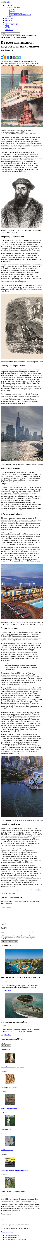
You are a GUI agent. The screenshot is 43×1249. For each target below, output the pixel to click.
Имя (3, 924)
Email (3, 928)
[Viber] (14, 57)
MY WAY (38, 890)
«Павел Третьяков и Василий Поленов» (13, 1191)
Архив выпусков (7, 1232)
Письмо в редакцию (12, 1235)
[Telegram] (19, 57)
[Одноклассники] (5, 57)
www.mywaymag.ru (20, 1201)
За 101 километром (7, 1150)
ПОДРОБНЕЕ (6, 990)
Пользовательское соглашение (16, 1239)
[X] (11, 57)
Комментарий (6, 907)
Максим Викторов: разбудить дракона (12, 1067)
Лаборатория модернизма (9, 1108)
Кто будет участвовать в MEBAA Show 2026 (14, 1170)
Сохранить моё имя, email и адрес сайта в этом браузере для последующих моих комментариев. (19, 937)
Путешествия (13, 35)
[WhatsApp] (16, 57)
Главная (3, 35)
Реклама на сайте (11, 1237)
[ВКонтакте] (2, 57)
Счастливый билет (6, 1129)
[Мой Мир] (8, 57)
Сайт (2, 932)
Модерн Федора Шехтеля (8, 1087)
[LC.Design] (6, 1216)
